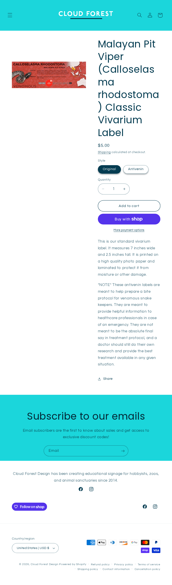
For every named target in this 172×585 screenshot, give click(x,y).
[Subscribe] (123, 450)
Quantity (104, 179)
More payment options (129, 230)
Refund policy (100, 564)
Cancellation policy (147, 569)
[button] (10, 15)
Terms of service (149, 564)
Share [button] (108, 378)
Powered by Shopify (72, 564)
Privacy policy (123, 564)
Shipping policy (87, 569)
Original (109, 169)
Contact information (116, 569)
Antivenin (136, 169)
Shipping (104, 152)
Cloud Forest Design (44, 564)
